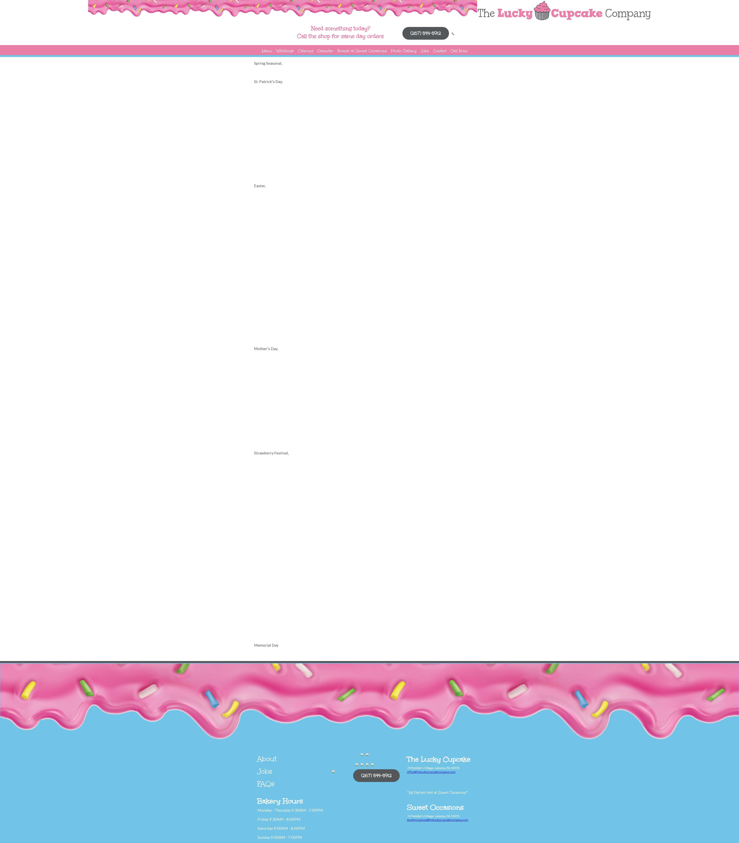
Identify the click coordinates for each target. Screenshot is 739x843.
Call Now (459, 50)
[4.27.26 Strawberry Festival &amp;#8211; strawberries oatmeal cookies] (388, 562)
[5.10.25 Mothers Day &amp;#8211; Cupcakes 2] (388, 399)
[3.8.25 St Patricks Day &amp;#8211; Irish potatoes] (465, 132)
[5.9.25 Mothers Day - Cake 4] (465, 370)
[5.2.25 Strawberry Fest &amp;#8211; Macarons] (427, 504)
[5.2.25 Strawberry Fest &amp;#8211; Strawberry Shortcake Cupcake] (273, 562)
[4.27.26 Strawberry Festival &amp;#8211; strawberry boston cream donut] (427, 562)
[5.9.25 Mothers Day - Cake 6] (388, 370)
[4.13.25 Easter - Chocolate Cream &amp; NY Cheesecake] (350, 207)
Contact (439, 50)
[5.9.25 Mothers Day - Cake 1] (350, 399)
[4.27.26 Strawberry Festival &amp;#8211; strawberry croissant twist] (311, 592)
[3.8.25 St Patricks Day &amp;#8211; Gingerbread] (427, 132)
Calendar (325, 50)
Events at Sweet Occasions (362, 50)
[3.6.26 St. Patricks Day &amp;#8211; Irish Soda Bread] (311, 103)
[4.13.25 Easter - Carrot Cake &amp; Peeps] (388, 207)
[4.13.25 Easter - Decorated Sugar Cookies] (273, 207)
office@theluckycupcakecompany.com (431, 772)
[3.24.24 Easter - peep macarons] (465, 237)
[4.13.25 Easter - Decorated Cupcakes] (311, 207)
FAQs (266, 784)
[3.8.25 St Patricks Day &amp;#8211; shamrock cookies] (311, 162)
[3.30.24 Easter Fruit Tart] (273, 295)
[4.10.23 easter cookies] (465, 295)
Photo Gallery (403, 50)
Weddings (285, 50)
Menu (267, 50)
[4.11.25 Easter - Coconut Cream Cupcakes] (273, 237)
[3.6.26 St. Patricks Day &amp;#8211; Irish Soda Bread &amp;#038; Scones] (465, 103)
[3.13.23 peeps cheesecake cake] (350, 295)
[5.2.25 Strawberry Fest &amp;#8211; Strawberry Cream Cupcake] (388, 533)
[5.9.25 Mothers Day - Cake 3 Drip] (273, 399)
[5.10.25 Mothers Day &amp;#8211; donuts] (465, 399)
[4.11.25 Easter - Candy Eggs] (311, 237)
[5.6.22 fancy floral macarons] (273, 370)
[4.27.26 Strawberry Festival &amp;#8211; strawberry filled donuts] (350, 592)
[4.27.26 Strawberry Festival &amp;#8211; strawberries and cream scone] (350, 562)
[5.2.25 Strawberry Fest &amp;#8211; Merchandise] (465, 504)
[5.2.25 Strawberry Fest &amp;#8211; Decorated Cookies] (465, 474)
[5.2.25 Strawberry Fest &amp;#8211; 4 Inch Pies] (311, 474)
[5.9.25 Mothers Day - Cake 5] (427, 370)
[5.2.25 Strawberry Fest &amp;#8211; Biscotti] (388, 474)
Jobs (424, 50)
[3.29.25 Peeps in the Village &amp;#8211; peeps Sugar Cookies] (388, 237)
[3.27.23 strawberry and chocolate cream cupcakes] (427, 295)
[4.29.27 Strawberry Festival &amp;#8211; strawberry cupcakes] (273, 621)
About (267, 758)
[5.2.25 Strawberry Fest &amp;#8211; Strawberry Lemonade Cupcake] (465, 533)
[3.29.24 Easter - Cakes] (350, 266)
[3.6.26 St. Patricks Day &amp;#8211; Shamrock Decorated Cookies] (388, 103)
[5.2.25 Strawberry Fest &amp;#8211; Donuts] (273, 504)
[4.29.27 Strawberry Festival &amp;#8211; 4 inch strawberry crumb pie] (465, 592)
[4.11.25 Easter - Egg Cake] (427, 207)
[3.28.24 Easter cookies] (273, 266)
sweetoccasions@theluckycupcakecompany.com (437, 820)
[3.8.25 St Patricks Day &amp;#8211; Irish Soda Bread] (273, 162)
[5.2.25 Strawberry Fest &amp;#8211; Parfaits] (273, 533)
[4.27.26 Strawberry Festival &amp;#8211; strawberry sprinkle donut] (388, 592)
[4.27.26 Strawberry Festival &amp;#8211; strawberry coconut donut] (273, 592)
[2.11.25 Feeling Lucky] (388, 132)
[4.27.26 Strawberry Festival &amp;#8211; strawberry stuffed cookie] (427, 592)
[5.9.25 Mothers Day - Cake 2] (311, 399)
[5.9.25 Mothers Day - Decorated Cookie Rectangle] (350, 370)
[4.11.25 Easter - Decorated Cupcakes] (465, 207)
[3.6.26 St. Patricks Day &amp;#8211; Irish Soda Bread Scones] (273, 103)
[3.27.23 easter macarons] (388, 295)
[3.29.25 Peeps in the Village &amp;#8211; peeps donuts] (350, 237)
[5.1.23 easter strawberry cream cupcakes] (350, 325)
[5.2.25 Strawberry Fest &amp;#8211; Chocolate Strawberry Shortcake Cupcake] (427, 474)
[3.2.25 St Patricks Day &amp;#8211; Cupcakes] (350, 132)
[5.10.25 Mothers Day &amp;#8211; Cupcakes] (427, 399)
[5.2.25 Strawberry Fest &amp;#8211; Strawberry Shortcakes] (311, 562)
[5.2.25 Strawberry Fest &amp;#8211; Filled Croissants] (350, 504)
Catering (305, 50)
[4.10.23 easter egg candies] (273, 325)
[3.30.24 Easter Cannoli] (465, 266)
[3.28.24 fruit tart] (311, 266)
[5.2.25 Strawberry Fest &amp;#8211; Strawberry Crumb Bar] (427, 533)
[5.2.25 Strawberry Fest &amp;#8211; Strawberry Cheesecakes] (350, 533)
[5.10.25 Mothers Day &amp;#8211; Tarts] (311, 429)
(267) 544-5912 (425, 33)
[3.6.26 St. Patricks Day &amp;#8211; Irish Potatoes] (427, 103)
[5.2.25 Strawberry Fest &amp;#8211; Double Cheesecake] (311, 504)
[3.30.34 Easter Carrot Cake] (311, 295)
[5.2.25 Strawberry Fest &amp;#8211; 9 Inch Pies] (350, 474)
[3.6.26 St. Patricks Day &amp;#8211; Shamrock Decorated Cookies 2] (350, 103)
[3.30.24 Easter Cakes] (427, 266)
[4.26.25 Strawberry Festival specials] (273, 474)
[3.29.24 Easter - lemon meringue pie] (388, 266)
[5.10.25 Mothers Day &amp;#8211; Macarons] (273, 429)
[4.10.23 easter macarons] (311, 325)
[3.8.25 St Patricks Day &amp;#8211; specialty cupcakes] (350, 162)
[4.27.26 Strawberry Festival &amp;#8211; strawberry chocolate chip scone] (465, 562)
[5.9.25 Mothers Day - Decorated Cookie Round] (311, 370)
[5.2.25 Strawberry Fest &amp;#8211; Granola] (388, 504)
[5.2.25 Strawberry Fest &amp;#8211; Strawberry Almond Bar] (311, 533)
